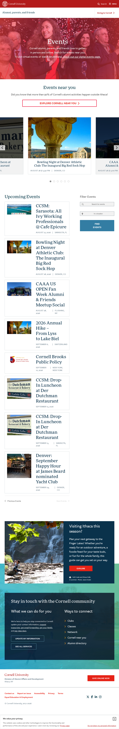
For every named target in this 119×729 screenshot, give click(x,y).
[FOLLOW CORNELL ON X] (87, 696)
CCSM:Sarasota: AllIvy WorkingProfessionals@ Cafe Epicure (51, 216)
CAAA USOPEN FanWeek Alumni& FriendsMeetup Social (50, 294)
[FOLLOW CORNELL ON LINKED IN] (96, 696)
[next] (116, 147)
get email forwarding (30, 627)
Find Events (97, 225)
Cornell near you (77, 637)
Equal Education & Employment (19, 697)
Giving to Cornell (104, 13)
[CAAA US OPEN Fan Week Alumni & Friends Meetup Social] (19, 289)
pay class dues (20, 630)
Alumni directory (77, 643)
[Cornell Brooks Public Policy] (19, 359)
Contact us (9, 693)
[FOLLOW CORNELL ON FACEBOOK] (92, 696)
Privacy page (65, 725)
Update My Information (27, 638)
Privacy (51, 693)
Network (72, 632)
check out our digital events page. (82, 57)
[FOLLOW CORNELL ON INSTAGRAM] (100, 696)
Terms (60, 693)
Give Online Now (101, 678)
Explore (81, 568)
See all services (23, 646)
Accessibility (39, 693)
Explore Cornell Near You (58, 103)
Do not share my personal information (102, 725)
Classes (72, 626)
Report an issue (24, 693)
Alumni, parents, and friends (18, 13)
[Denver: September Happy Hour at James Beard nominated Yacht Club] (19, 466)
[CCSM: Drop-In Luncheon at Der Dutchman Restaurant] (19, 388)
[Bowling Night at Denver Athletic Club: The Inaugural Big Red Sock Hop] (59, 149)
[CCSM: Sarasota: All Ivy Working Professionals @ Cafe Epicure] (19, 209)
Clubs (71, 621)
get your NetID (46, 627)
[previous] (2, 147)
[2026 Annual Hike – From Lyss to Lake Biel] (19, 327)
